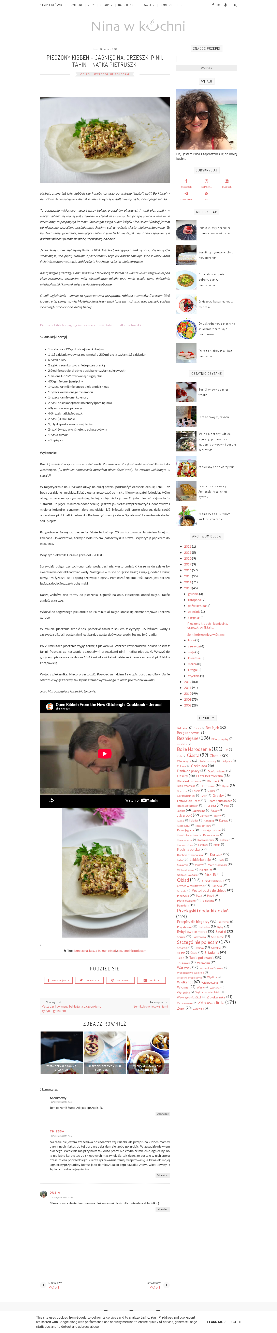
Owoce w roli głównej (191, 885)
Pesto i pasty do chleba (209, 890)
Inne (226, 805)
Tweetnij (92, 980)
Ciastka (215, 756)
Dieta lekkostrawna (189, 781)
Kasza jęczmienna (211, 830)
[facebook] (211, 5)
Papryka (217, 885)
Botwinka (182, 744)
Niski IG (211, 874)
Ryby (220, 927)
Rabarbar (204, 927)
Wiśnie (201, 987)
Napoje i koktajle (187, 874)
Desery (182, 776)
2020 (188, 558)
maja (191, 652)
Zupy (91, 5)
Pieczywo (183, 895)
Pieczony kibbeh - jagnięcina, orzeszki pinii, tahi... (207, 625)
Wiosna (183, 987)
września (194, 611)
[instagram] (217, 5)
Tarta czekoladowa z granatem (61, 1068)
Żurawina (198, 1008)
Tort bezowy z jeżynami (215, 417)
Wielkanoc (185, 982)
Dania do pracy (188, 771)
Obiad (85, 74)
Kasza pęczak (205, 840)
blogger (227, 187)
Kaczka (180, 820)
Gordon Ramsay (186, 795)
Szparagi (182, 948)
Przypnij (123, 980)
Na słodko (125, 5)
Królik (217, 844)
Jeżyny (217, 815)
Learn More (217, 1322)
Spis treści (217, 937)
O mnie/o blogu (171, 5)
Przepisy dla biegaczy (193, 922)
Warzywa (184, 967)
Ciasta (193, 755)
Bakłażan (182, 728)
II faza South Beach (220, 800)
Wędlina (212, 977)
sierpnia (194, 617)
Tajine (180, 957)
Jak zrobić (184, 815)
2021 (188, 552)
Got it (236, 1322)
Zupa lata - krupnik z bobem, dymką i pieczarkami (213, 279)
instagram (207, 187)
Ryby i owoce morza (192, 931)
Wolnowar (215, 987)
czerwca (194, 646)
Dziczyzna (182, 791)
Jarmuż (204, 815)
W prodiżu (203, 963)
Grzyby (218, 795)
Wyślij (154, 980)
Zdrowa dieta (211, 1002)
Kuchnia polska (188, 849)
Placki (210, 895)
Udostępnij (60, 980)
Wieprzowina (209, 982)
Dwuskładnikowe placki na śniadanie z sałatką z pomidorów (217, 329)
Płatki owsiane (186, 900)
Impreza (210, 805)
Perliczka (182, 891)
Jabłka (181, 810)
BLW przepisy (220, 739)
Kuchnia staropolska (190, 855)
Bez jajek (212, 728)
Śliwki (194, 953)
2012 (188, 682)
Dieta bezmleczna (209, 776)
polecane (208, 900)
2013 (188, 588)
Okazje (147, 5)
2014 (188, 582)
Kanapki (209, 820)
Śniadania (212, 952)
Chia (179, 756)
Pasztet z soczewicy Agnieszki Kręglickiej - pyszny (214, 491)
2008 (188, 705)
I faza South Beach (189, 800)
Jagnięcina (81, 950)
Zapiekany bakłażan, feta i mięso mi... (148, 1068)
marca (192, 664)
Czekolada (199, 766)
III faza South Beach (187, 805)
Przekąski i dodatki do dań (203, 910)
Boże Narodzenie (194, 749)
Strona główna (51, 5)
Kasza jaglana (185, 830)
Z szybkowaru (185, 1003)
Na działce (206, 869)
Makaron (182, 865)
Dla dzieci (213, 781)
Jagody (215, 810)
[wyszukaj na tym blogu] (235, 5)
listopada (195, 600)
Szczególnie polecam (111, 74)
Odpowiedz (163, 1113)
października (197, 605)
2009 (188, 699)
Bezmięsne (75, 5)
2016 (188, 570)
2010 (188, 693)
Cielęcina (226, 761)
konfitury (203, 844)
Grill (203, 796)
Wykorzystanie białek (207, 992)
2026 (188, 546)
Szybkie (216, 948)
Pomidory (183, 905)
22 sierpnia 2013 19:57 (62, 1136)
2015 (188, 576)
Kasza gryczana (203, 825)
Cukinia (181, 766)
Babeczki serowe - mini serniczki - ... (104, 1068)
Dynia (225, 786)
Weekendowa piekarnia (189, 977)
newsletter (186, 199)
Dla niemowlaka (186, 785)
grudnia (193, 594)
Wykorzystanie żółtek (189, 997)
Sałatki (221, 931)
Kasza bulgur (98, 950)
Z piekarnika (216, 997)
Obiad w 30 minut (213, 881)
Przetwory (223, 922)
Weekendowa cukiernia (190, 972)
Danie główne (216, 771)
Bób (226, 750)
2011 (188, 687)
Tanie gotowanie (201, 957)
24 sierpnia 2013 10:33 (62, 1197)
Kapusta (223, 820)
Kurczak (216, 854)
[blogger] (224, 5)
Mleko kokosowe (185, 870)
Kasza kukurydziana (187, 835)
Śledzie (181, 952)
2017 (188, 564)
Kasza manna (211, 835)
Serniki (181, 937)
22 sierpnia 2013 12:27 (62, 1101)
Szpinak (199, 948)
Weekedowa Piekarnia (211, 968)
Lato (180, 860)
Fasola (196, 790)
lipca (191, 640)
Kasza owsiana (184, 840)
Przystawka (184, 927)
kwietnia (194, 658)
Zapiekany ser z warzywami (217, 467)
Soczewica (199, 937)
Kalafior (193, 820)
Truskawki (183, 963)
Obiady (105, 5)
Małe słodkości (217, 865)
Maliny (199, 864)
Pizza (199, 895)
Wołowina (183, 992)
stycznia (194, 676)
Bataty (197, 728)
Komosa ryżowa (185, 845)
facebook (186, 187)
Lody (221, 859)
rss (206, 199)
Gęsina (211, 790)
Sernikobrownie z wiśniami (205, 634)
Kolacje (224, 840)
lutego (193, 670)
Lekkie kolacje (200, 859)
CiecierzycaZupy (207, 761)
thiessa (57, 1131)
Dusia (55, 1192)
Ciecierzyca (184, 761)
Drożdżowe (208, 786)
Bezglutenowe (188, 733)
